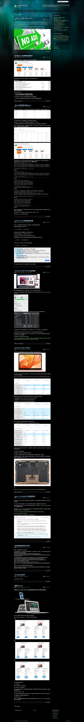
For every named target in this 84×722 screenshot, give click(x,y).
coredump (62, 35)
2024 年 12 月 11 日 (47, 19)
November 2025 (55, 713)
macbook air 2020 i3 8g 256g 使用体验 (25, 271)
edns (58, 36)
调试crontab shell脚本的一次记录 (59, 17)
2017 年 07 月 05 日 (47, 547)
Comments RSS (56, 48)
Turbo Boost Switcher (17, 334)
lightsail (66, 36)
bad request (58, 35)
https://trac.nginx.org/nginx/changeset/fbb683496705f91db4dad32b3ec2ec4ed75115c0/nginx (29, 511)
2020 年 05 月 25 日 (47, 272)
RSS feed (44, 6)
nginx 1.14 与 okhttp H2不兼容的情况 (25, 496)
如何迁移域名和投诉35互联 (22, 546)
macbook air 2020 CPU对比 (22, 348)
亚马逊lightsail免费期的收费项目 (24, 56)
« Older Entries (17, 706)
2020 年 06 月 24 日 (47, 222)
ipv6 (63, 36)
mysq (63, 37)
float (60, 36)
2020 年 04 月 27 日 (47, 349)
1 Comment (27, 587)
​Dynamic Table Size (43, 505)
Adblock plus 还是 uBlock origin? (24, 18)
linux (20, 497)
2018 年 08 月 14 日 (47, 497)
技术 (20, 57)
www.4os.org (22, 5)
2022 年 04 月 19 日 (47, 57)
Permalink (48, 581)
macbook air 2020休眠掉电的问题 (24, 221)
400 (53, 35)
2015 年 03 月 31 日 (47, 576)
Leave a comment (26, 19)
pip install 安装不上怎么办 (58, 25)
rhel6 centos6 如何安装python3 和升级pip (60, 29)
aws (56, 35)
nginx (21, 497)
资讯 (20, 19)
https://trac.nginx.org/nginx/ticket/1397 (20, 513)
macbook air (60, 37)
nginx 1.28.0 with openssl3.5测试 (59, 21)
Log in (55, 45)
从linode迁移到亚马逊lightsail (23, 105)
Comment (48, 51)
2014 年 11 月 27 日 (47, 587)
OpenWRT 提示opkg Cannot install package (61, 27)
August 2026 (55, 711)
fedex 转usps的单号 (20, 575)
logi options (55, 37)
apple (20, 222)
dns (57, 36)
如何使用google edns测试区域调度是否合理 (61, 20)
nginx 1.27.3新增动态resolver (58, 23)
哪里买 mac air (19, 586)
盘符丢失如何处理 (57, 28)
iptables (62, 36)
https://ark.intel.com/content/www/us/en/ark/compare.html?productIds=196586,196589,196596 (29, 489)
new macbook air (20, 343)
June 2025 (55, 716)
